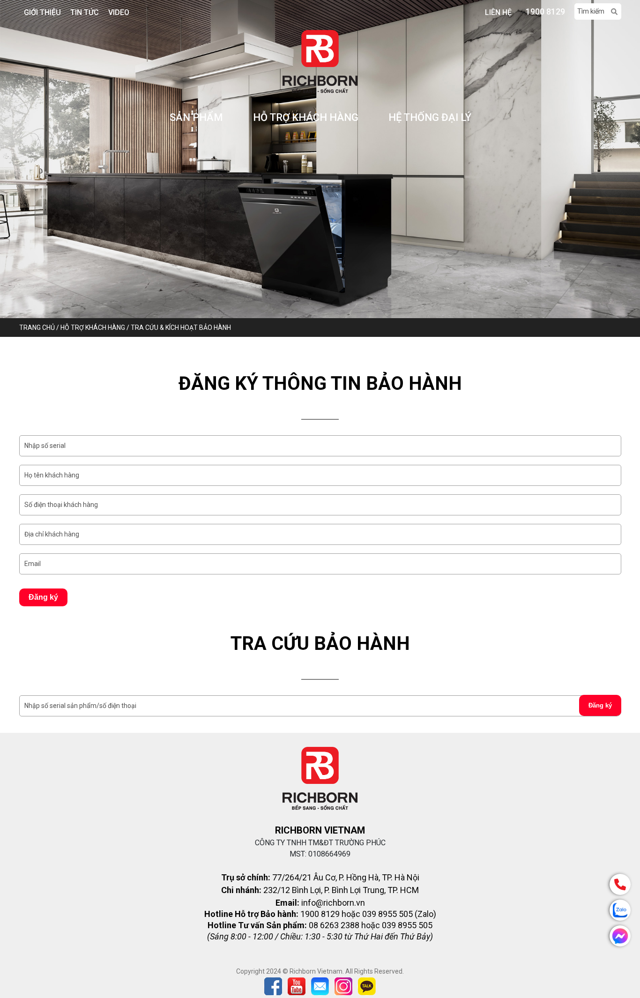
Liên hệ (498, 12)
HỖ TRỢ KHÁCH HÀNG (305, 117)
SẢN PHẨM (196, 117)
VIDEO (118, 12)
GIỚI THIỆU (42, 12)
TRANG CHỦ (37, 327)
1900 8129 (545, 11)
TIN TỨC (84, 12)
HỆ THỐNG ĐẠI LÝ (429, 117)
